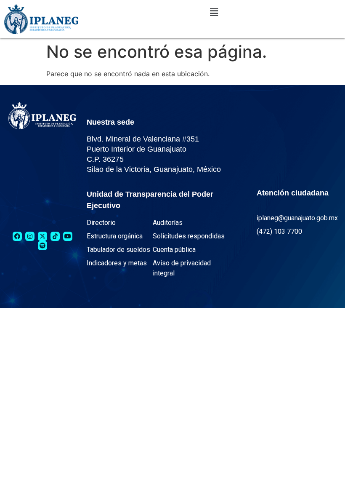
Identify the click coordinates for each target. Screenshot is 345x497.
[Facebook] (17, 236)
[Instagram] (29, 236)
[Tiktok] (55, 236)
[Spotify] (42, 245)
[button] (214, 12)
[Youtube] (67, 236)
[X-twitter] (42, 236)
